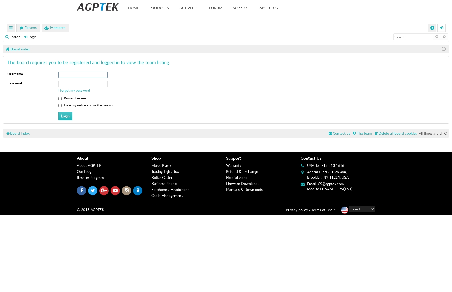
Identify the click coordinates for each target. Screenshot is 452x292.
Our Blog (84, 171)
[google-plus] (104, 190)
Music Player (161, 165)
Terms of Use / (323, 209)
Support (241, 7)
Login (32, 36)
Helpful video (236, 177)
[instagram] (126, 190)
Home (133, 7)
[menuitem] (395, 133)
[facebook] (81, 190)
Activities (189, 7)
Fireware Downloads (242, 183)
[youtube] (115, 190)
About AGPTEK (89, 165)
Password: (15, 83)
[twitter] (92, 190)
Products (159, 7)
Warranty (233, 165)
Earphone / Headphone (170, 189)
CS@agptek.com (331, 183)
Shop (156, 158)
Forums (31, 27)
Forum (215, 7)
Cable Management (167, 195)
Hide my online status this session (88, 105)
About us (268, 7)
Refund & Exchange (242, 171)
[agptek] (98, 7)
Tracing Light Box (165, 171)
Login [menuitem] (441, 28)
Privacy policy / (298, 209)
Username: (15, 74)
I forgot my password (74, 90)
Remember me (74, 98)
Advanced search (444, 37)
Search (14, 36)
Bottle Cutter (161, 177)
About (82, 158)
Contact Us (311, 158)
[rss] (137, 190)
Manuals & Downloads (244, 189)
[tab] (114, 158)
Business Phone (164, 183)
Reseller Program (90, 177)
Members (57, 27)
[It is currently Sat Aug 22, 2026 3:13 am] (444, 49)
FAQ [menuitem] (433, 28)
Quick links (11, 28)
